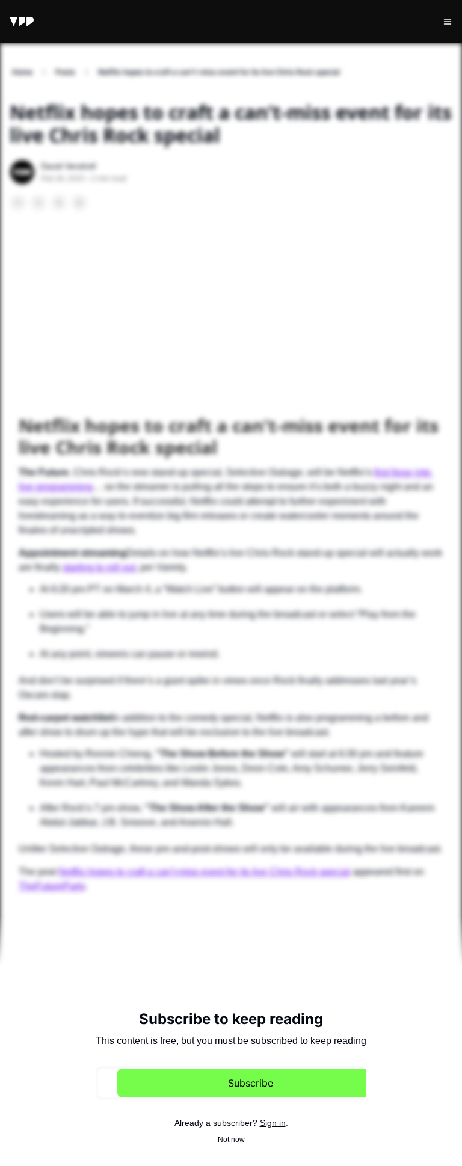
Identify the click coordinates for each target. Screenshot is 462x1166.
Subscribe (250, 1083)
